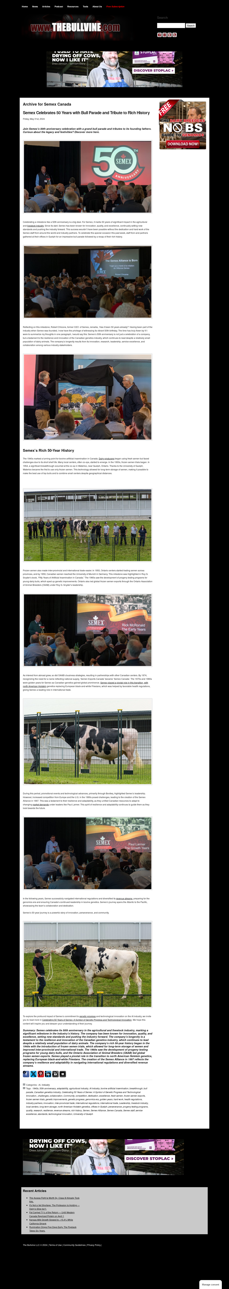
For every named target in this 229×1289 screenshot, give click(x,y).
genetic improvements (56, 1099)
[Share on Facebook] (26, 1074)
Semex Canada (114, 1110)
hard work (118, 1099)
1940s (35, 1088)
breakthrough (136, 1088)
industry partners (34, 1102)
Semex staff (129, 1110)
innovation (48, 1102)
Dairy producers (106, 458)
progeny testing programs (135, 1106)
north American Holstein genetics (74, 1106)
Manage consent (210, 1284)
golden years (106, 1099)
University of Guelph (83, 1113)
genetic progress (87, 1016)
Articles (46, 6)
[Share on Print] (55, 1074)
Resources (73, 6)
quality (29, 1110)
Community (69, 1095)
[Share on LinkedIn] (48, 1074)
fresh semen (117, 1095)
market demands (41, 804)
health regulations (133, 1099)
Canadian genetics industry (47, 1092)
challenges (43, 1095)
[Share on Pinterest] (41, 1074)
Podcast (59, 6)
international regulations (87, 1102)
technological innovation (60, 1113)
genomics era (92, 1099)
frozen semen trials (35, 1099)
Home (25, 6)
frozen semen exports (134, 1095)
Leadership (124, 1102)
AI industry (94, 1088)
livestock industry (35, 225)
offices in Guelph (99, 1106)
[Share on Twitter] (33, 1074)
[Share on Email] (63, 1074)
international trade (109, 1102)
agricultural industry (78, 1088)
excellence (104, 1095)
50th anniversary (48, 1088)
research (38, 1110)
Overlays (201, 104)
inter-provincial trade (65, 1102)
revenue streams (124, 898)
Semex (86, 1110)
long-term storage (48, 1106)
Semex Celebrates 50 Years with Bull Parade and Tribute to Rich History (86, 112)
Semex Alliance (98, 1110)
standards (42, 1113)
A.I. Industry (44, 1084)
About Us (97, 6)
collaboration (56, 1095)
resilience (48, 1110)
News (35, 6)
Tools (85, 6)
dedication (93, 1095)
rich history (76, 1110)
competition (81, 1095)
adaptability (62, 1088)
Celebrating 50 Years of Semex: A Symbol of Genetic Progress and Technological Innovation (87, 1019)
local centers (32, 1106)
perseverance (115, 1106)
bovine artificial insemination (114, 1088)
